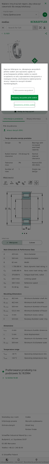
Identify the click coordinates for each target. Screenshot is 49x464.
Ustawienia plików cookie (24, 105)
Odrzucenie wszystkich (23, 90)
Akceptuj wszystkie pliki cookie (24, 97)
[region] (24, 87)
